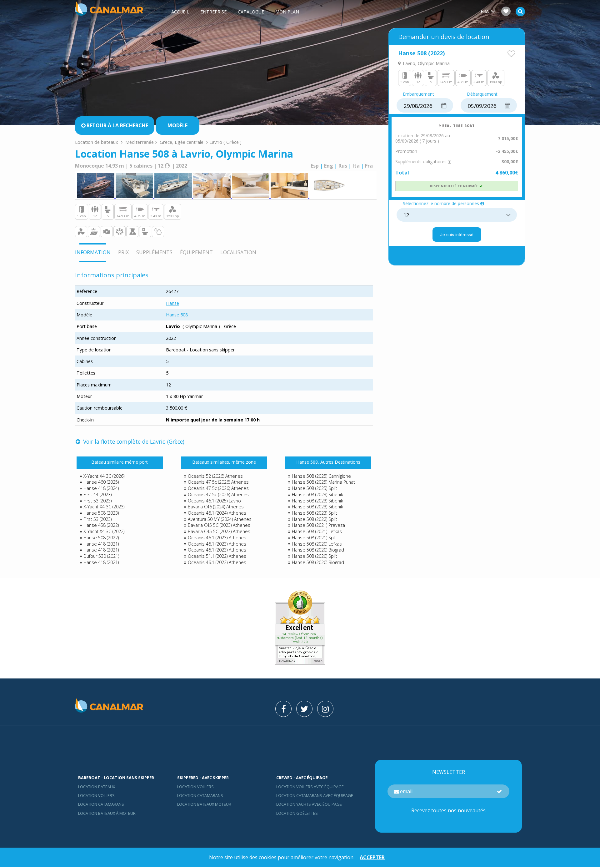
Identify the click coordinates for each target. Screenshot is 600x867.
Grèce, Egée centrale (181, 142)
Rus (342, 165)
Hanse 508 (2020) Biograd (318, 550)
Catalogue (251, 12)
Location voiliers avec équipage (310, 786)
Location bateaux (96, 786)
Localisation (238, 252)
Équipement (196, 252)
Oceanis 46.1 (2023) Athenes (217, 538)
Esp (315, 165)
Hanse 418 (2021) (101, 544)
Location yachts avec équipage (309, 804)
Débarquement (482, 94)
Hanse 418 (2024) (101, 488)
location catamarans (200, 795)
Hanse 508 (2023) (101, 513)
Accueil (180, 12)
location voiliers (195, 786)
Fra (369, 165)
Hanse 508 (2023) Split (314, 513)
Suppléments (154, 252)
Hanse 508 (177, 315)
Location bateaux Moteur (204, 804)
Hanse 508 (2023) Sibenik (317, 494)
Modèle (178, 125)
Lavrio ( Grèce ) (225, 142)
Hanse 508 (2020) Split (314, 556)
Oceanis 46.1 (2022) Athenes (217, 562)
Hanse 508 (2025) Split (314, 488)
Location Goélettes (297, 813)
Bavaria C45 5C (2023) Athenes (219, 525)
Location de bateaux (97, 142)
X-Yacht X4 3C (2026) (103, 476)
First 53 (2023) (97, 501)
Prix (123, 252)
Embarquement (418, 94)
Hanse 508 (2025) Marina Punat (323, 482)
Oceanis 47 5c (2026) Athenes (218, 482)
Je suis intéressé (456, 234)
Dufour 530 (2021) (101, 556)
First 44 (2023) (97, 494)
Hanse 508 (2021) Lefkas (317, 531)
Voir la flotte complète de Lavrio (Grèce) (133, 441)
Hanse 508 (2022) (101, 538)
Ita (356, 165)
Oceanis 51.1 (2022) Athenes (217, 556)
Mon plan (287, 12)
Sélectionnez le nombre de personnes (441, 203)
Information (93, 252)
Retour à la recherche (117, 125)
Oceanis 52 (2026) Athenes (215, 476)
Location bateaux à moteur (107, 813)
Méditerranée (139, 142)
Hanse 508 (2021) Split (314, 538)
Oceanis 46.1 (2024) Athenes (217, 513)
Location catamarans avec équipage (314, 795)
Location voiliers (96, 795)
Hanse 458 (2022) (101, 525)
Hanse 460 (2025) (101, 482)
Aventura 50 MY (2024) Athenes (220, 519)
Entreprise (213, 12)
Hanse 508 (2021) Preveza (318, 525)
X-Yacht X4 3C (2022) (103, 531)
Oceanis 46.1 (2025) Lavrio (214, 501)
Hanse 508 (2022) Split (314, 519)
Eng (328, 165)
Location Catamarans (101, 804)
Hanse (172, 303)
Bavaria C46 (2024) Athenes (216, 507)
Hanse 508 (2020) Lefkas (317, 544)
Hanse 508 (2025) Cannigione (321, 476)
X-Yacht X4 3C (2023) (103, 507)
